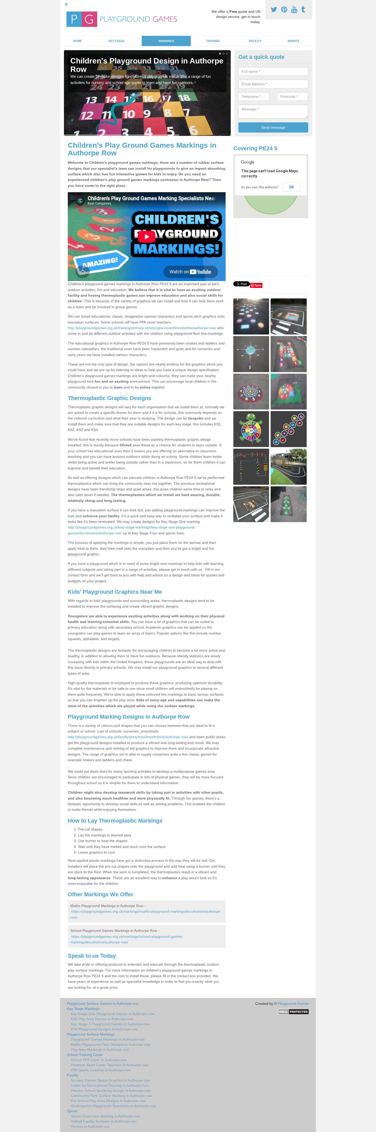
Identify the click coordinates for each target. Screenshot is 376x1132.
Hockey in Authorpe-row (90, 1126)
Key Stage (116, 40)
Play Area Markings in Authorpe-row (100, 1050)
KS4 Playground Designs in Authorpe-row (104, 1029)
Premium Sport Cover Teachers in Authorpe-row (109, 1065)
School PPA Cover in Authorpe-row (99, 1060)
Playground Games (293, 1003)
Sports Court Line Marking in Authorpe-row (105, 1116)
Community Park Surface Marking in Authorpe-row (111, 1096)
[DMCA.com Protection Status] (293, 1011)
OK (291, 187)
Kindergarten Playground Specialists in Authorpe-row (113, 1106)
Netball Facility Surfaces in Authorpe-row (103, 1121)
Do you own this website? (259, 187)
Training (213, 40)
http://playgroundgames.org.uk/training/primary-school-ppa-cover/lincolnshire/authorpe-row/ (142, 328)
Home (77, 40)
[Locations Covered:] (66, 4)
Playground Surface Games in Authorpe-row (102, 1003)
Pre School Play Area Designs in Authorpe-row (108, 1101)
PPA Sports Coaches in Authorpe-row (101, 1070)
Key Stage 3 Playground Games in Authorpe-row (110, 1024)
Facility (255, 40)
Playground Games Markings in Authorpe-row (108, 1039)
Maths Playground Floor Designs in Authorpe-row (110, 1044)
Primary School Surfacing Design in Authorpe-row (111, 1090)
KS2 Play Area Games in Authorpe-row (102, 1019)
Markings (166, 40)
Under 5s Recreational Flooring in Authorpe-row (109, 1085)
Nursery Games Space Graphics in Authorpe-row (110, 1080)
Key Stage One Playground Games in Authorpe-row (112, 1014)
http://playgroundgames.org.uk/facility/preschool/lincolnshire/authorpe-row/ (128, 737)
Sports (293, 40)
